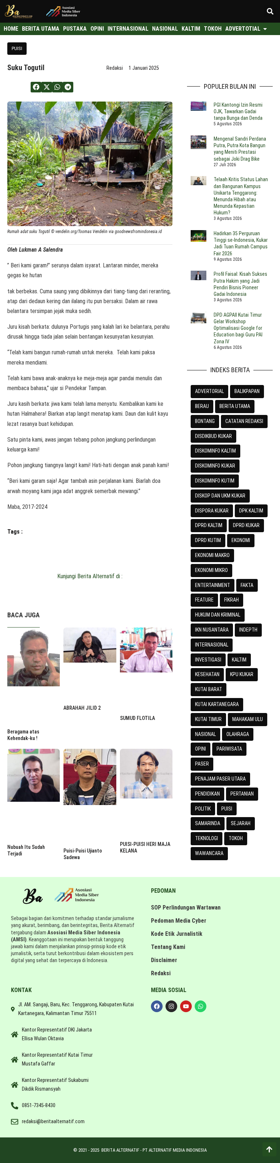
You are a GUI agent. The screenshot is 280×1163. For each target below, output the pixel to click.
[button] (270, 11)
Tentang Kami (168, 946)
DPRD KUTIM (208, 540)
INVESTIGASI (208, 660)
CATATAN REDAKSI (244, 421)
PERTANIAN (242, 794)
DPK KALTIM (251, 511)
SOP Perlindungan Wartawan (186, 907)
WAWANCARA (209, 853)
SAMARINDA (207, 823)
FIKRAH (231, 600)
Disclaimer (164, 960)
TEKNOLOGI (206, 838)
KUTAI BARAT (208, 689)
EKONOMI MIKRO (211, 570)
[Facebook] (157, 1006)
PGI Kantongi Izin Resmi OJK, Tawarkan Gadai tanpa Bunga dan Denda (238, 111)
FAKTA (247, 585)
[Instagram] (171, 1006)
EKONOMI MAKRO (212, 555)
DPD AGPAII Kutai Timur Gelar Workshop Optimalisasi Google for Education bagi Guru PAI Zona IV (238, 328)
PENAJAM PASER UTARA (220, 779)
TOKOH (236, 838)
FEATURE (204, 600)
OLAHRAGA (237, 734)
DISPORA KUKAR (212, 511)
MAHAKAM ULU (247, 719)
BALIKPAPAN (247, 391)
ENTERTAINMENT (212, 585)
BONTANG (205, 421)
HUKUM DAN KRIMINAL (217, 615)
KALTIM (239, 660)
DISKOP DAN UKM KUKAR (220, 496)
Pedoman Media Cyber (178, 920)
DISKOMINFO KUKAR (215, 466)
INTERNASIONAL (211, 645)
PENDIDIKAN (207, 794)
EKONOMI (241, 540)
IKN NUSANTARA (212, 630)
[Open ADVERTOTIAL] (265, 28)
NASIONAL (205, 734)
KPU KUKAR (241, 674)
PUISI (17, 48)
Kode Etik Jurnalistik (176, 933)
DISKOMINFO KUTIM (214, 481)
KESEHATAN (207, 674)
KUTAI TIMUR (208, 719)
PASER (202, 764)
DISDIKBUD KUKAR (213, 436)
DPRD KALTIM (208, 525)
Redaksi (161, 973)
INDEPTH (248, 630)
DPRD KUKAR (246, 525)
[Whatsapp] (200, 1006)
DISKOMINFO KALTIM (215, 451)
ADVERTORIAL (209, 391)
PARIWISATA (229, 749)
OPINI (200, 749)
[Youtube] (186, 1006)
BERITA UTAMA (234, 406)
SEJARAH (240, 823)
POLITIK (203, 809)
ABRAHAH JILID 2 (82, 708)
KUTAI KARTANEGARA (217, 704)
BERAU (202, 406)
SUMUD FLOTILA (137, 718)
